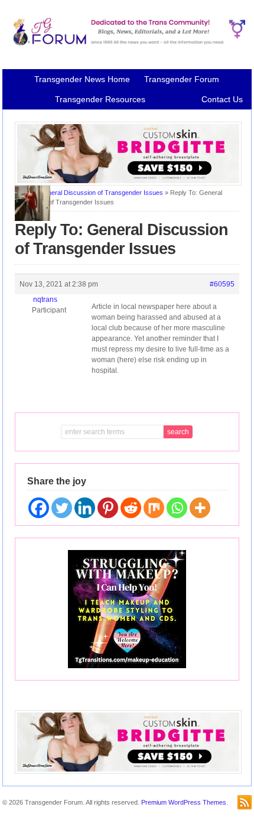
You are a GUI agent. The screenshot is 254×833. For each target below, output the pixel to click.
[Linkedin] (84, 507)
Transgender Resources (100, 99)
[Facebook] (38, 507)
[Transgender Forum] (126, 43)
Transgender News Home (82, 79)
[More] (200, 507)
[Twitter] (61, 507)
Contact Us (222, 99)
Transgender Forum (181, 79)
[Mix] (154, 507)
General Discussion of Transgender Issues (101, 192)
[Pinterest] (107, 507)
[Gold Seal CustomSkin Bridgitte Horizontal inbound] (128, 183)
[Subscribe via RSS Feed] (244, 802)
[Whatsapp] (177, 507)
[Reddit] (131, 507)
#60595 (222, 284)
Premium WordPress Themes (183, 802)
